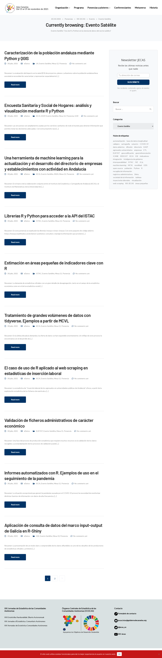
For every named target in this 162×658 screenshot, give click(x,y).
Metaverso (140, 7)
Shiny (136, 174)
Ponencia (63, 63)
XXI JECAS (129, 183)
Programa (79, 7)
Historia (154, 7)
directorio (138, 147)
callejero (116, 144)
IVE (136, 162)
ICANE (115, 156)
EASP (43, 116)
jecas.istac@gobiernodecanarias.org (132, 620)
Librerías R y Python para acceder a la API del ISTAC (49, 215)
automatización (119, 141)
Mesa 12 (55, 63)
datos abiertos (119, 147)
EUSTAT (39, 431)
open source (118, 168)
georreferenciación (143, 153)
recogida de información (122, 171)
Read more (15, 85)
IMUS (56, 174)
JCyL (141, 162)
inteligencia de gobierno (133, 159)
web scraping (118, 183)
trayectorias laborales (121, 180)
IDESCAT (124, 156)
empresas (138, 150)
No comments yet (79, 63)
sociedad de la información (123, 177)
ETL (145, 150)
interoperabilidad (119, 162)
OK (119, 654)
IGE (37, 536)
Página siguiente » (62, 578)
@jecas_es (122, 627)
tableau (138, 177)
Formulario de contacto (127, 613)
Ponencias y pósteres (97, 7)
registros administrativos (123, 174)
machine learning (119, 165)
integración (117, 159)
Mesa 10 (56, 536)
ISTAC (38, 221)
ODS (145, 165)
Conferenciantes (122, 7)
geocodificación (128, 153)
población (128, 168)
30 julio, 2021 (12, 63)
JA (37, 63)
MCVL (130, 165)
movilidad (138, 165)
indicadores (144, 156)
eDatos (27, 63)
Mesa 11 (58, 273)
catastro (134, 144)
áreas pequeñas (141, 183)
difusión (129, 147)
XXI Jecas (122, 634)
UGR (76, 116)
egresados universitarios (123, 150)
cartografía (125, 144)
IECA (38, 116)
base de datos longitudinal (137, 141)
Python (137, 168)
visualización (136, 180)
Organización (61, 7)
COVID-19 (144, 144)
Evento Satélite (45, 63)
